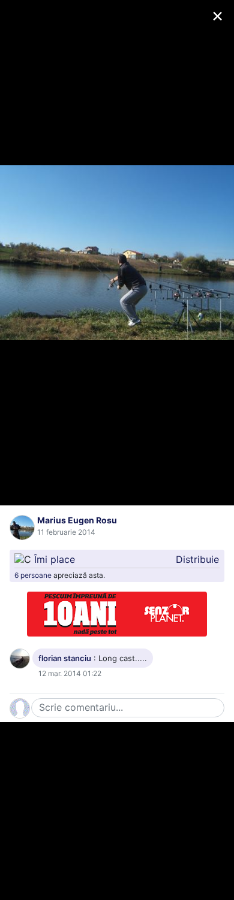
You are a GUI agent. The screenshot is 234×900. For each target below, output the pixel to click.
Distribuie (197, 559)
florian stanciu (64, 658)
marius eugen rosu (77, 520)
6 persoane (33, 575)
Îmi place (54, 559)
